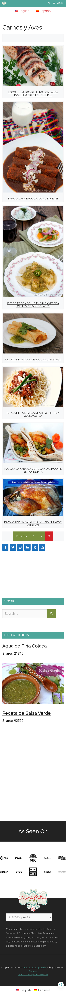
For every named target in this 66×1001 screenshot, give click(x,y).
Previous (21, 536)
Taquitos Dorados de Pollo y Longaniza (33, 359)
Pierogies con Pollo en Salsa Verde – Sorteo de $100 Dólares (33, 305)
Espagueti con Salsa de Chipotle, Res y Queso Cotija (33, 414)
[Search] (51, 613)
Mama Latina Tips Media (35, 967)
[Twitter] (13, 547)
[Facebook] (5, 547)
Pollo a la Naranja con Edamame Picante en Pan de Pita (33, 470)
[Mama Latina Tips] (4, 3)
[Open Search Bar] (49, 3)
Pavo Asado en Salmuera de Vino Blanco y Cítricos (33, 524)
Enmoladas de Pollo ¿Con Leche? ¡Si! (33, 198)
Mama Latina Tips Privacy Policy (33, 974)
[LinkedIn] (27, 547)
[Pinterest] (35, 547)
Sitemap (33, 971)
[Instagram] (20, 547)
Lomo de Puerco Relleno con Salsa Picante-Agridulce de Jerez (33, 94)
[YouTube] (42, 547)
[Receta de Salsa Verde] (33, 684)
